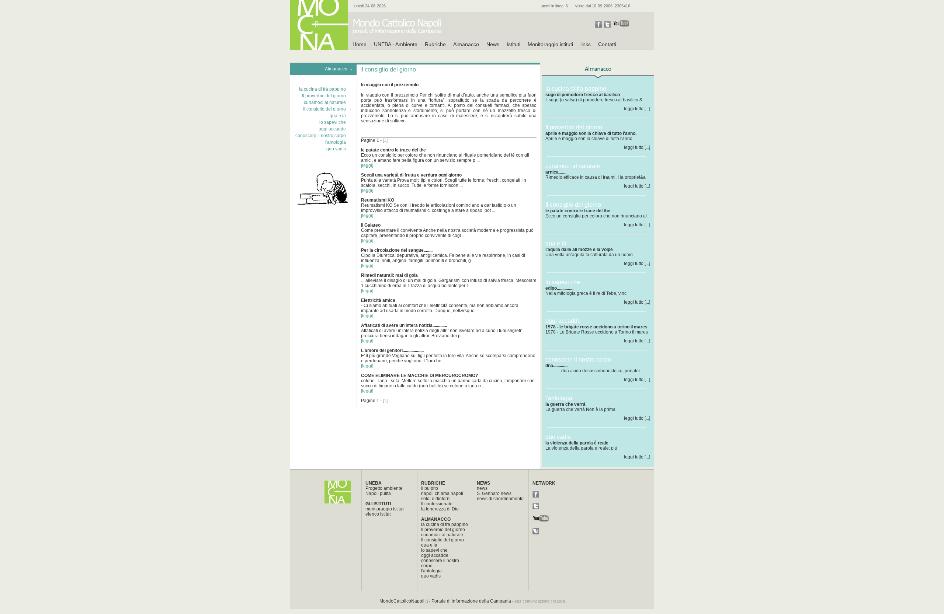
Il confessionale (436, 503)
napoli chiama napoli (442, 493)
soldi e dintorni (436, 498)
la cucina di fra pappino (444, 524)
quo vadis (336, 148)
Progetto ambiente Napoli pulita (383, 491)
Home (360, 44)
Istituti (513, 44)
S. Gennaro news (494, 493)
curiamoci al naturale (325, 102)
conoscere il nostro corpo (320, 135)
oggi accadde (332, 129)
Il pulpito (429, 488)
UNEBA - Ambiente (395, 44)
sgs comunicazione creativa (540, 601)
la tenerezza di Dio (440, 509)
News (492, 44)
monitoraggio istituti (385, 509)
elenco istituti (378, 514)
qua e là (338, 115)
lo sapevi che (332, 122)
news (482, 488)
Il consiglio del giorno (324, 109)
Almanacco (466, 44)
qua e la (429, 545)
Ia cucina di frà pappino (322, 89)
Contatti (607, 44)
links (585, 44)
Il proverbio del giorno (324, 95)
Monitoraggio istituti (550, 44)
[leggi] (367, 165)
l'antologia (335, 142)
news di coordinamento (500, 498)
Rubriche (435, 44)
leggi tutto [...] (637, 108)
